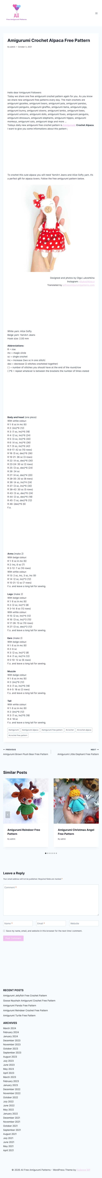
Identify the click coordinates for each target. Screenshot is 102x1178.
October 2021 (10, 1126)
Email (41, 923)
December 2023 (11, 1040)
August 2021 (10, 1134)
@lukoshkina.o (87, 281)
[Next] (94, 814)
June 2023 (9, 1065)
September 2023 (12, 1052)
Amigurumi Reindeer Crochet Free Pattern (25, 1010)
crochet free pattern (18, 735)
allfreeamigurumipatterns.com (79, 285)
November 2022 (11, 1093)
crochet (70, 730)
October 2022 (10, 1097)
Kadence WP (83, 1170)
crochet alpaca (84, 730)
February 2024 (11, 1032)
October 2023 (10, 1048)
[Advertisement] (51, 71)
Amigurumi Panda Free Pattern (19, 1005)
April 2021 (8, 1150)
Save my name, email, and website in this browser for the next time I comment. (44, 931)
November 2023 (12, 1044)
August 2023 (10, 1056)
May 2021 (8, 1146)
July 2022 (8, 1101)
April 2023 (8, 1073)
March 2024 (9, 1028)
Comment (10, 887)
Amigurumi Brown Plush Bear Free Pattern (25, 752)
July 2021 (8, 1138)
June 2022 (8, 1105)
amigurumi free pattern (52, 730)
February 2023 (11, 1081)
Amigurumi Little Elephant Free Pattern (78, 752)
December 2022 (11, 1089)
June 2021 (8, 1142)
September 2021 (12, 1130)
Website (74, 923)
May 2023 (8, 1069)
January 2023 (10, 1085)
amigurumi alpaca (30, 730)
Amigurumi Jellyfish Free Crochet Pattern (25, 995)
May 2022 (8, 1109)
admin (12, 47)
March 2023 (9, 1077)
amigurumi (14, 730)
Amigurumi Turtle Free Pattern (19, 1015)
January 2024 (10, 1036)
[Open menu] (96, 13)
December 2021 (11, 1117)
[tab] (45, 853)
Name (8, 923)
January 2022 (10, 1113)
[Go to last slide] (7, 814)
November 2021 (11, 1121)
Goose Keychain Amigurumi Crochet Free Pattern (29, 1000)
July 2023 (8, 1061)
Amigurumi (69, 125)
